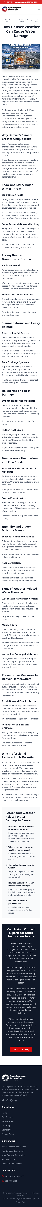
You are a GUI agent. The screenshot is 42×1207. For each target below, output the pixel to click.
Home (4, 1113)
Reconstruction (8, 1159)
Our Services (7, 1117)
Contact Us (7, 1130)
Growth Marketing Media (29, 1199)
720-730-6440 (11, 1181)
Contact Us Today (21, 1049)
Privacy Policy (8, 1134)
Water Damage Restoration (14, 1146)
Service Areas (8, 1121)
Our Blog (6, 1125)
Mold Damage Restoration (13, 1155)
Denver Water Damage (12, 1163)
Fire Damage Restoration (13, 1151)
